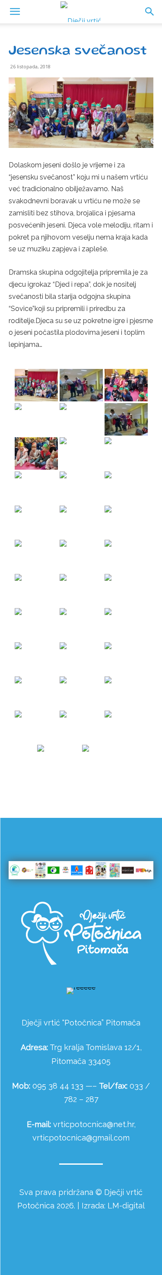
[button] (150, 11)
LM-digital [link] (126, 1205)
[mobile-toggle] (15, 11)
